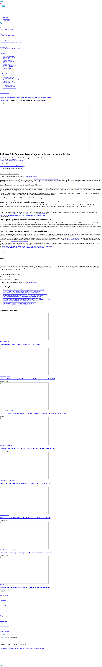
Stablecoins (21, 160)
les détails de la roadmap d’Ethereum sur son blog (46, 179)
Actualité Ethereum (7, 64)
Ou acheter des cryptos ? (9, 78)
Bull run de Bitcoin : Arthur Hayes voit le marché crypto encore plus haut (20, 300)
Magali (14, 159)
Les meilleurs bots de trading (10, 88)
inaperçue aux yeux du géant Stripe (19, 241)
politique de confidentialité (31, 176)
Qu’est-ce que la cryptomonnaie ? (11, 79)
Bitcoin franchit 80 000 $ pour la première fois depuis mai (16, 304)
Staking (9, 376)
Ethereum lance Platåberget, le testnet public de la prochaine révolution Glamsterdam (26, 552)
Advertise (10, 648)
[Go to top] (1, 666)
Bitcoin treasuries (4, 480)
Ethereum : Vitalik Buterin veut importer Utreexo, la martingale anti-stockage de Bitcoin (27, 448)
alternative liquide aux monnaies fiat (73, 239)
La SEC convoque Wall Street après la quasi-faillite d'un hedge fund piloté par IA (22, 291)
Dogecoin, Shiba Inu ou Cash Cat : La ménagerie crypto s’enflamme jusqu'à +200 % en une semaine (26, 299)
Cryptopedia (6, 75)
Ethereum (7, 100)
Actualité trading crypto (8, 68)
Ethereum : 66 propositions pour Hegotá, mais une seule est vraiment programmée (25, 587)
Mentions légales (29, 648)
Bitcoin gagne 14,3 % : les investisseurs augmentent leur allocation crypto (20, 292)
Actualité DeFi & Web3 (8, 67)
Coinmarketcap (6, 19)
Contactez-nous (3, 648)
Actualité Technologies (8, 61)
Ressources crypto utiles (8, 77)
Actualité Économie (7, 60)
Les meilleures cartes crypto (9, 84)
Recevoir (17, 173)
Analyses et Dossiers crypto (9, 65)
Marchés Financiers (13, 160)
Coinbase (2, 160)
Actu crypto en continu (8, 56)
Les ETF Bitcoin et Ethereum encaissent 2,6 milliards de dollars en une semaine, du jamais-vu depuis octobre (33, 413)
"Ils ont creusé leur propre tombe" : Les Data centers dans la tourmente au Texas (22, 296)
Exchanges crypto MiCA (9, 82)
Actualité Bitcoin (7, 58)
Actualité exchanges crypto (9, 62)
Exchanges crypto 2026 (8, 81)
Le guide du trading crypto (9, 86)
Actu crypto (6, 17)
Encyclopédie (6, 20)
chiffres (78, 188)
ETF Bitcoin (12, 410)
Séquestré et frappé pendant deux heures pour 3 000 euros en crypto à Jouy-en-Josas (23, 295)
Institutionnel (3, 376)
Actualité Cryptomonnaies (9, 57)
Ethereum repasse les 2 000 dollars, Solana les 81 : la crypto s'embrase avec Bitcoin (25, 518)
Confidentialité (37, 648)
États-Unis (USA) (4, 410)
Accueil (2, 100)
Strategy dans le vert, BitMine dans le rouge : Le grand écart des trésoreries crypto (25, 483)
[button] (51, 2)
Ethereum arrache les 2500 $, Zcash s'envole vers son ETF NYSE (18, 303)
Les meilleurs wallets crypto (9, 85)
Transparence (21, 648)
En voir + (2, 271)
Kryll (43, 648)
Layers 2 (7, 160)
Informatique (9, 445)
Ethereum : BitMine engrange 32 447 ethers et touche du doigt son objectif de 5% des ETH (27, 379)
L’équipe (15, 648)
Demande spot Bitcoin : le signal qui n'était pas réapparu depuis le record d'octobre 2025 (24, 290)
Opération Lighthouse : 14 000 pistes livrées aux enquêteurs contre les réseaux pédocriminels (25, 294)
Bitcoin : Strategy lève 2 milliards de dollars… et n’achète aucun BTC (19, 302)
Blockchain (2, 445)
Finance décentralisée (11, 549)
